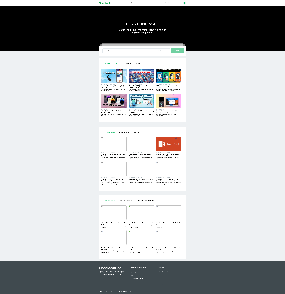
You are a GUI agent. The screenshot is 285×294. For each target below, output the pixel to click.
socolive (161, 284)
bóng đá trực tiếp (119, 277)
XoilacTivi (112, 277)
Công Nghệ (137, 3)
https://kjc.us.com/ (104, 277)
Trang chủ (128, 3)
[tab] (110, 64)
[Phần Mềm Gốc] (105, 3)
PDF (157, 3)
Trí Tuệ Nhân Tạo (166, 3)
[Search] (184, 3)
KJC (100, 276)
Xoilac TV (109, 276)
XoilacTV (104, 276)
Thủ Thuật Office (148, 3)
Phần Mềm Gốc (106, 84)
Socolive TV (112, 279)
